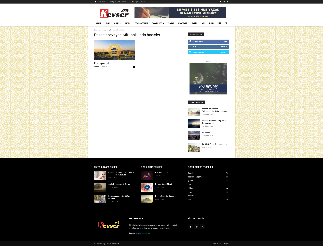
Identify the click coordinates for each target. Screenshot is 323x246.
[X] (227, 1)
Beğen (225, 41)
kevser (96, 67)
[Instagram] (223, 1)
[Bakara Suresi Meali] (147, 187)
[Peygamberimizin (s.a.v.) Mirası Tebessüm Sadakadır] (100, 175)
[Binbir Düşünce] (147, 175)
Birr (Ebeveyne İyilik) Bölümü (104, 59)
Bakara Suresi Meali (163, 184)
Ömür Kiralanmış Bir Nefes (119, 184)
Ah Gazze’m (207, 132)
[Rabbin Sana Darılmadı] (147, 199)
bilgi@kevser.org (143, 233)
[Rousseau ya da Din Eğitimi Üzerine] (100, 199)
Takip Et (224, 47)
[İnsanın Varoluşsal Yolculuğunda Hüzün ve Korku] (194, 112)
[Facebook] (220, 1)
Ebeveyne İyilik (102, 63)
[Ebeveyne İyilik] (114, 50)
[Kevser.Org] (114, 13)
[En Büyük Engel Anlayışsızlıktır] (194, 147)
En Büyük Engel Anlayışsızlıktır (214, 144)
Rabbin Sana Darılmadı (164, 196)
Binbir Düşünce (161, 172)
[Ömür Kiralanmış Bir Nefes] (100, 187)
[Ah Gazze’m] (194, 135)
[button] (226, 23)
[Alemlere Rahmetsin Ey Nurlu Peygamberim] (194, 123)
